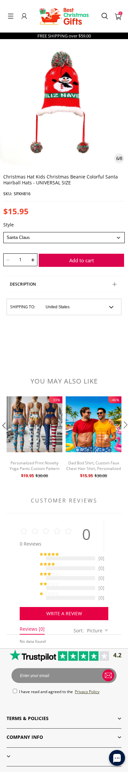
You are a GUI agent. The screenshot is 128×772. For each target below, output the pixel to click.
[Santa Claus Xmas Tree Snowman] (64, 237)
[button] (10, 16)
